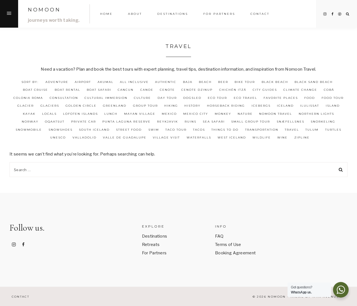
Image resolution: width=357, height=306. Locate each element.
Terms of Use (228, 244)
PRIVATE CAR (83, 121)
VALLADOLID (85, 137)
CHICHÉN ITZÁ (232, 90)
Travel (292, 130)
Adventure (56, 82)
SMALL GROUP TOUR (250, 121)
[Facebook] (332, 14)
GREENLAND (114, 105)
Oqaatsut (54, 121)
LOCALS (49, 114)
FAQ (219, 236)
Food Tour (333, 98)
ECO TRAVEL (245, 98)
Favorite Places (281, 98)
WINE (282, 137)
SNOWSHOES (61, 130)
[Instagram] (325, 14)
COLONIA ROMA (28, 98)
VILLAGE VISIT (166, 137)
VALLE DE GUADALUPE (124, 137)
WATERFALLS (199, 137)
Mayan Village (139, 114)
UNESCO (58, 137)
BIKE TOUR (245, 82)
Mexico (169, 114)
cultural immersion (106, 98)
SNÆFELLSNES (290, 121)
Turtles (333, 130)
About (135, 14)
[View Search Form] (347, 14)
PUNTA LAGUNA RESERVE (126, 121)
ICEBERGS (261, 105)
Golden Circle (81, 105)
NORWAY (30, 121)
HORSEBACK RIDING (226, 105)
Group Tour (145, 105)
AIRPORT (83, 82)
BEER (223, 82)
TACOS (199, 130)
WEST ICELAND (232, 137)
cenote (167, 90)
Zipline (302, 137)
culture (142, 98)
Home (106, 14)
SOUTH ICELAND (94, 130)
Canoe (146, 90)
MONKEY (223, 114)
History (192, 105)
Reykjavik (167, 121)
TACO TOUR (176, 130)
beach (205, 82)
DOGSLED (192, 98)
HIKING (171, 105)
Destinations (172, 14)
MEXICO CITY (195, 114)
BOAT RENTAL (67, 90)
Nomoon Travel (275, 114)
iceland (285, 105)
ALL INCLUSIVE (134, 82)
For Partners (219, 14)
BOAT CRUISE (35, 90)
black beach (275, 82)
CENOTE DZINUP (197, 90)
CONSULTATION (64, 98)
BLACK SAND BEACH (314, 82)
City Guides (265, 90)
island (333, 105)
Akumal (106, 82)
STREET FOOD (129, 130)
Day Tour (167, 98)
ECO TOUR (217, 98)
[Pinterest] (339, 14)
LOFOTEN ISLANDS (80, 114)
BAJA (187, 82)
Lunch (110, 114)
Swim (153, 130)
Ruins (190, 121)
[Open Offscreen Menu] (9, 14)
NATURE (245, 114)
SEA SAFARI (214, 121)
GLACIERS (49, 105)
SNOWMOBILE (29, 130)
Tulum (312, 130)
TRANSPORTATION (261, 130)
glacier (25, 105)
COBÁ (329, 90)
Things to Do (224, 130)
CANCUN (126, 90)
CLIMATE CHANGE (300, 90)
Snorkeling (323, 121)
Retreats (151, 244)
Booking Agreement (235, 252)
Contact (259, 14)
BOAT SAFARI (99, 90)
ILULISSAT (309, 105)
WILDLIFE (261, 137)
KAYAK (29, 114)
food (309, 98)
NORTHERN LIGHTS (316, 114)
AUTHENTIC (165, 82)
